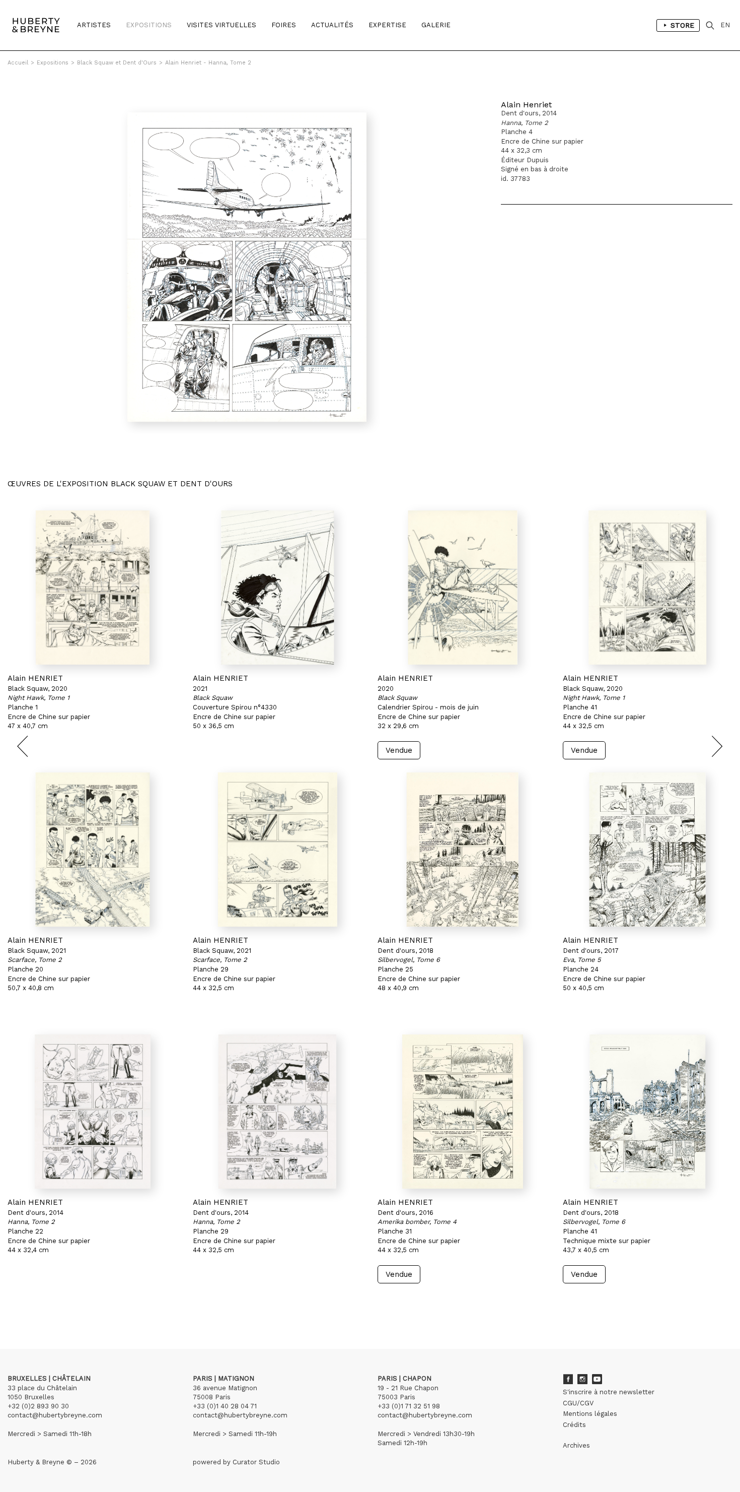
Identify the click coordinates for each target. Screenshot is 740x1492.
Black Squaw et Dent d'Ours (117, 62)
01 (17, 1302)
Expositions (149, 25)
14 (86, 1302)
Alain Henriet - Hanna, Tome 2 (208, 62)
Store (682, 25)
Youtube (597, 1379)
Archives (576, 1445)
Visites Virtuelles (221, 25)
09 (44, 1302)
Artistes (94, 25)
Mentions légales (590, 1413)
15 (98, 1302)
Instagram (582, 1379)
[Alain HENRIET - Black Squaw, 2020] (463, 587)
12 (69, 1302)
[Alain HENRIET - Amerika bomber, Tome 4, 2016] (463, 1111)
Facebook (568, 1379)
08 (34, 1302)
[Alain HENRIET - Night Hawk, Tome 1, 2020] (93, 587)
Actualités (332, 25)
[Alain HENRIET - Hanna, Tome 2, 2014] (93, 1111)
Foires (283, 25)
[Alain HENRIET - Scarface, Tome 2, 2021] (93, 849)
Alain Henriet (526, 104)
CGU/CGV (578, 1403)
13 (78, 1302)
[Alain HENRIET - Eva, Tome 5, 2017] (648, 849)
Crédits (574, 1425)
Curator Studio (256, 1462)
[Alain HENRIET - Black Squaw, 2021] (278, 587)
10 (53, 1302)
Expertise (387, 25)
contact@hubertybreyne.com (55, 1415)
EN (725, 25)
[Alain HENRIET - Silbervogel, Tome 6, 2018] (463, 849)
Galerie (436, 25)
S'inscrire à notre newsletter (608, 1392)
